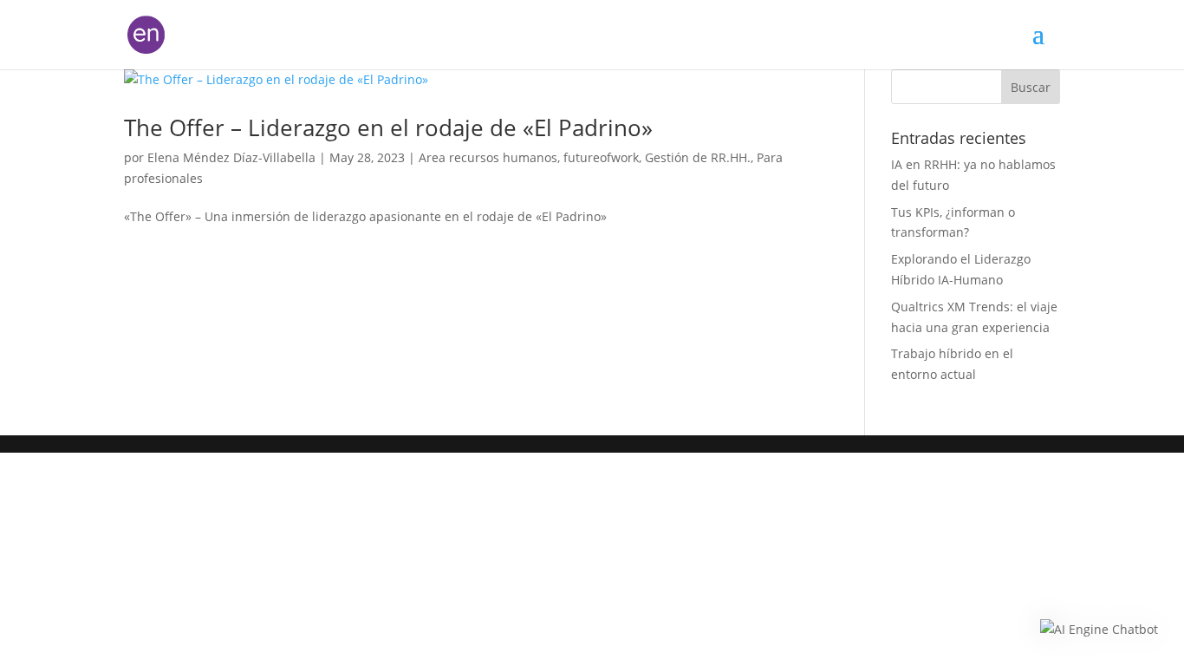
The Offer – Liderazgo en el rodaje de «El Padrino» (388, 127)
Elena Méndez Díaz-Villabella (231, 157)
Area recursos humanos (488, 157)
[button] (1099, 629)
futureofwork (601, 157)
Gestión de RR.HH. (698, 157)
